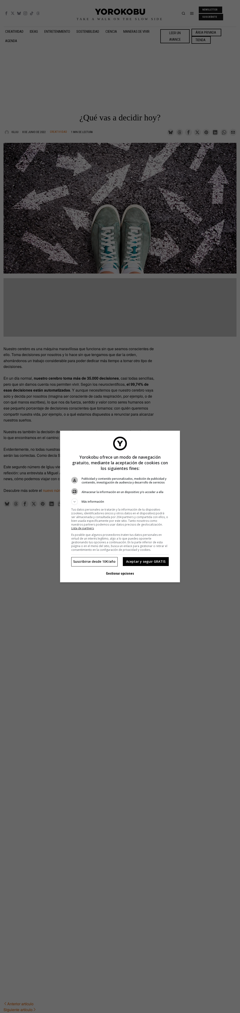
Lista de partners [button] (82, 528)
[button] (120, 501)
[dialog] (120, 506)
